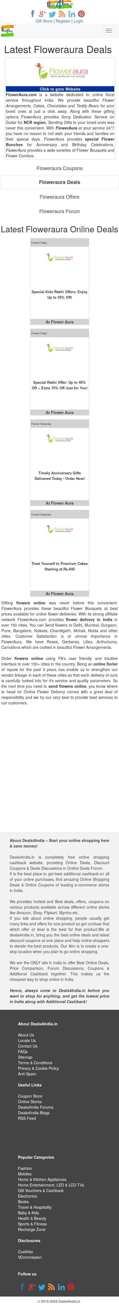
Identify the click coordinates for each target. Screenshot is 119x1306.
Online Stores (30, 1101)
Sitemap (25, 1057)
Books (23, 1201)
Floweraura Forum (59, 211)
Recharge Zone (31, 1229)
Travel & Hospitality (34, 1207)
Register (63, 21)
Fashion (25, 1168)
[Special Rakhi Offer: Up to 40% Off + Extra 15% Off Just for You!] (59, 357)
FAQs (23, 1051)
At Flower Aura (60, 322)
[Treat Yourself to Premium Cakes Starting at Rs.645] (59, 538)
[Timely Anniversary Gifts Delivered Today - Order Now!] (59, 447)
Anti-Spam (27, 1073)
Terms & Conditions (35, 1062)
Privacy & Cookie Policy (38, 1068)
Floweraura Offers (59, 196)
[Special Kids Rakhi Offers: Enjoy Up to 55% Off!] (59, 266)
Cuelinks (25, 1251)
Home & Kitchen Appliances (42, 1179)
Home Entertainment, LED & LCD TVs (51, 1185)
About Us (26, 1035)
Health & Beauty (32, 1218)
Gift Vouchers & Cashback (41, 1190)
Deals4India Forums (35, 1107)
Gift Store (44, 21)
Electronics (27, 1196)
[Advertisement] (59, 772)
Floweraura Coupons (60, 167)
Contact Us (27, 1046)
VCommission (30, 1257)
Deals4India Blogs (34, 1112)
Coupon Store (30, 1096)
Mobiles (25, 1174)
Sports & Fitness (32, 1224)
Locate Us (27, 1040)
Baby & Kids (28, 1212)
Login (78, 21)
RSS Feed (27, 1118)
